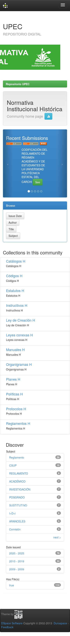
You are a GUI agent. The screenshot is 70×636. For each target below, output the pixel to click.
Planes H (13, 379)
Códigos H (14, 275)
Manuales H (15, 349)
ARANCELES (17, 521)
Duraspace (60, 623)
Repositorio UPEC (18, 84)
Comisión (15, 529)
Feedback (7, 627)
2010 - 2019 (16, 561)
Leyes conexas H (19, 334)
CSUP (13, 465)
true (11, 585)
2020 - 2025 (16, 553)
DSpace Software (12, 623)
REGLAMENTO (18, 473)
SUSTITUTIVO (18, 505)
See (37, 182)
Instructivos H (16, 305)
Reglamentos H (18, 423)
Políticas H (14, 393)
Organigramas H (19, 364)
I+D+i (12, 513)
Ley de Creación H (20, 320)
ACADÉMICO (17, 481)
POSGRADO (17, 497)
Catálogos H (15, 261)
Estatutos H (15, 290)
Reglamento (16, 457)
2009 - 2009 (16, 569)
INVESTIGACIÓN (19, 489)
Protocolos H (16, 408)
